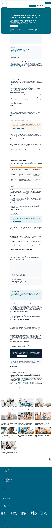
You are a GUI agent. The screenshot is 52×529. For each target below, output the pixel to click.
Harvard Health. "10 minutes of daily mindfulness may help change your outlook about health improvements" (25, 382)
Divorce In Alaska (13, 510)
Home (11, 12)
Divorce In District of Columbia (35, 511)
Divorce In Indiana (43, 512)
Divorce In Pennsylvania (24, 517)
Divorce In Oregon (13, 517)
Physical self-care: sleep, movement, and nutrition (18, 50)
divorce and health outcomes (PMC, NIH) (20, 153)
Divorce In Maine (43, 513)
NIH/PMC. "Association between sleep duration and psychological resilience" (21, 378)
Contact (6, 483)
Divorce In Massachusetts (14, 514)
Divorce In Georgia (3, 512)
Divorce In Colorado (3, 511)
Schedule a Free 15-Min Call (22, 355)
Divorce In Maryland (3, 514)
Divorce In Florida (43, 511)
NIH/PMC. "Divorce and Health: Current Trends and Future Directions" (20, 370)
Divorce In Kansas (13, 513)
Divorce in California (44, 510)
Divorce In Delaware (24, 511)
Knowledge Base (7, 478)
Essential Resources (8, 477)
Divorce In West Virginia (24, 518)
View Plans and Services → (17, 221)
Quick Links (6, 468)
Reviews (6, 480)
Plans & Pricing (7, 481)
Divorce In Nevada (33, 515)
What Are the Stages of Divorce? (7, 435)
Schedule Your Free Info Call (23, 0)
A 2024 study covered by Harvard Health (16, 255)
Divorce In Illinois (33, 512)
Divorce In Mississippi (44, 514)
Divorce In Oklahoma (3, 517)
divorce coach (37, 314)
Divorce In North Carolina (34, 516)
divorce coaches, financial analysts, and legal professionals (25, 185)
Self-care (13, 12)
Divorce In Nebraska (24, 515)
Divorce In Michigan (23, 514)
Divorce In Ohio (43, 516)
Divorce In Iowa (3, 513)
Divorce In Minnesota (34, 514)
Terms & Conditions (8, 470)
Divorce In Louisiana (34, 513)
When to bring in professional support (17, 52)
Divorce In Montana (13, 515)
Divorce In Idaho (23, 512)
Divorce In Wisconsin (34, 518)
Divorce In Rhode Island (34, 517)
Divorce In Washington (14, 518)
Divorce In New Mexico (14, 516)
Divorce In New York (24, 516)
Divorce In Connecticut (14, 511)
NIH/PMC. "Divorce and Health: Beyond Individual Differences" (19, 374)
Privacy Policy (7, 469)
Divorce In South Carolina (44, 517)
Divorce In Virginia (3, 518)
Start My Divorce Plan (31, 355)
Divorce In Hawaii (13, 512)
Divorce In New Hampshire (45, 515)
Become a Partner (7, 472)
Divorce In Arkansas (34, 510)
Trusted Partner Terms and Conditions (10, 473)
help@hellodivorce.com (6, 498)
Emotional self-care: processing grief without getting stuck (19, 51)
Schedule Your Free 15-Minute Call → (18, 128)
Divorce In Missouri (3, 515)
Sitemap (6, 471)
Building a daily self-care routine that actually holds (18, 56)
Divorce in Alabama (3, 510)
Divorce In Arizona (23, 510)
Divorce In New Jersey (4, 516)
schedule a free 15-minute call (22, 362)
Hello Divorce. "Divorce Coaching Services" (16, 387)
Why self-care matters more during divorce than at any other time (20, 49)
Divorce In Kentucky (23, 513)
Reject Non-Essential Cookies (40, 6)
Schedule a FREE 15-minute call (9, 479)
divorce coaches (12, 345)
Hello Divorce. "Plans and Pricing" (15, 390)
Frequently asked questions (15, 57)
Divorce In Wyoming (44, 518)
